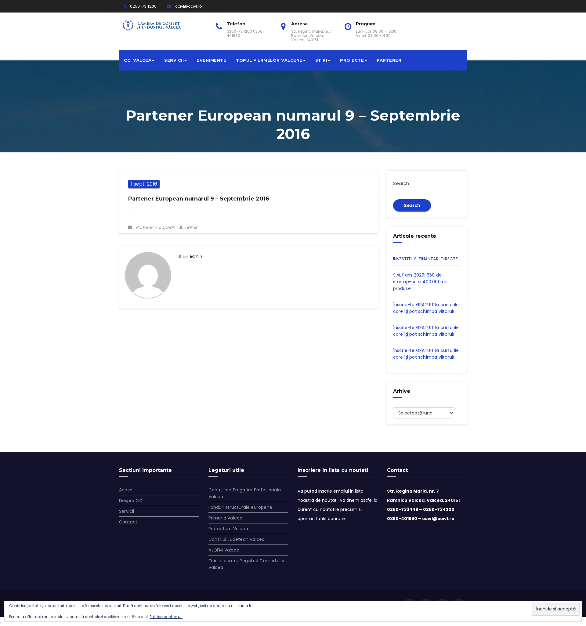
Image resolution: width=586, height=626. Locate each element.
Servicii (174, 60)
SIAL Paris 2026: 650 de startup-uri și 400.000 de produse (420, 281)
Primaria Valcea (225, 518)
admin (191, 227)
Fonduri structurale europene (240, 507)
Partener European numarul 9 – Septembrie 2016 (198, 198)
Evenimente (211, 60)
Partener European (155, 227)
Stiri (321, 60)
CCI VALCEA (137, 60)
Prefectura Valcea (228, 529)
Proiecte (352, 60)
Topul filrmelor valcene (269, 60)
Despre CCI (131, 501)
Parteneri (390, 60)
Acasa (125, 490)
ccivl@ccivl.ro (188, 6)
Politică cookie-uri (166, 616)
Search (412, 205)
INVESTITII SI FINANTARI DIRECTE (425, 259)
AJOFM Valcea (223, 550)
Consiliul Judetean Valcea (236, 539)
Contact (128, 522)
